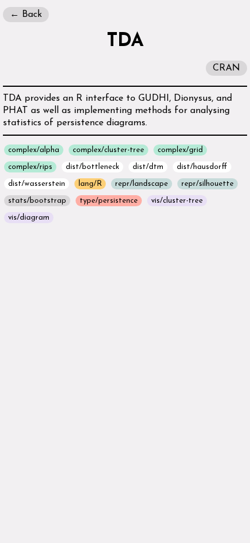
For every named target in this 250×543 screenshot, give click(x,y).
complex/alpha (33, 150)
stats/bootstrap (37, 200)
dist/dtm (148, 167)
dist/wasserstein (36, 184)
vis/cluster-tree (177, 200)
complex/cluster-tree (108, 150)
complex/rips (30, 167)
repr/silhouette (207, 184)
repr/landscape (141, 184)
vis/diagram (28, 217)
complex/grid (180, 150)
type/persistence (109, 200)
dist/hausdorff (202, 167)
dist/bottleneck (92, 167)
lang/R (90, 184)
